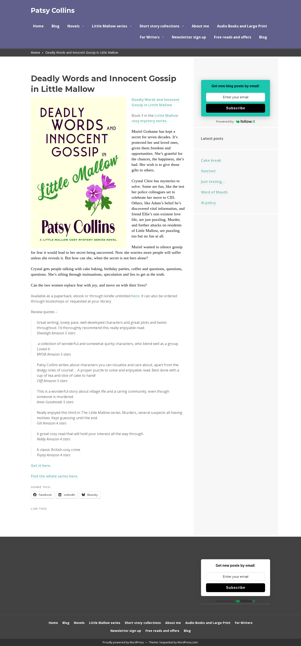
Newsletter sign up (189, 37)
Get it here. (41, 465)
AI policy (208, 202)
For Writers (150, 37)
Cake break (211, 160)
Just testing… (213, 181)
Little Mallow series (109, 26)
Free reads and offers (232, 37)
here (135, 296)
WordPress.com (187, 642)
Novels (73, 26)
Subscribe (235, 108)
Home (38, 26)
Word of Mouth (214, 192)
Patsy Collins (53, 10)
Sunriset (208, 171)
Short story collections (159, 26)
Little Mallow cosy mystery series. (155, 118)
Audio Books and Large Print (242, 26)
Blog (55, 26)
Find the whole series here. (54, 476)
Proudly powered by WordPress (123, 642)
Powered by (225, 121)
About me (200, 26)
